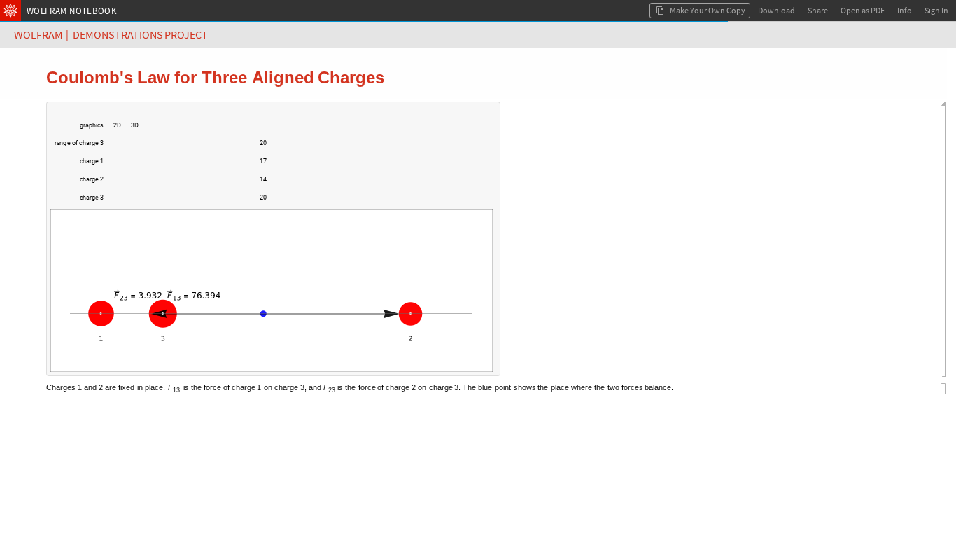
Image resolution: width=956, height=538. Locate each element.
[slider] (178, 150)
